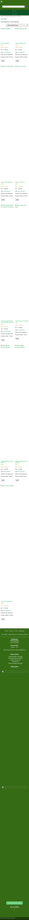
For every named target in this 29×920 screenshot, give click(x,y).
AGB (16, 630)
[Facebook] (12, 913)
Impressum (11, 630)
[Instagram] (17, 913)
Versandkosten (7, 52)
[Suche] (26, 7)
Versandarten (4, 634)
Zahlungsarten (21, 630)
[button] (14, 12)
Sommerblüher (15, 645)
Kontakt (6, 630)
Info (3, 60)
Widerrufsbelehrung (12, 634)
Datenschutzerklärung (23, 634)
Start (2, 16)
